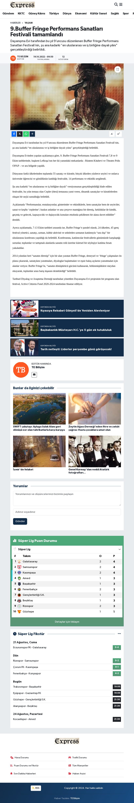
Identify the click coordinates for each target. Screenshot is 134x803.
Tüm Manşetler (80, 765)
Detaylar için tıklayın (67, 621)
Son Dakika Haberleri (25, 773)
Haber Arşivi (79, 773)
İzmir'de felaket (23, 469)
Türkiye (54, 13)
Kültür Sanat (98, 13)
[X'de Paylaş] (20, 134)
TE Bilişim (38, 367)
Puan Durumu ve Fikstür (26, 765)
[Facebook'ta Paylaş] (14, 134)
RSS (37, 788)
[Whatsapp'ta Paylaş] (26, 134)
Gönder (20, 521)
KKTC (21, 13)
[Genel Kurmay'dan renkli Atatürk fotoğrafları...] (94, 451)
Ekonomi (80, 13)
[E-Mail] (34, 375)
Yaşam (29, 23)
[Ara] (116, 4)
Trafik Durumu (79, 757)
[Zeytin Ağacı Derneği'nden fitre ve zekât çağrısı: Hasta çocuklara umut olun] (94, 408)
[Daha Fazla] (32, 134)
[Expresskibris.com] (22, 5)
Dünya (67, 13)
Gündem (8, 13)
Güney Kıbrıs (36, 13)
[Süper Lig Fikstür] (119, 634)
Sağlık (115, 13)
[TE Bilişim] (21, 369)
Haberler (15, 23)
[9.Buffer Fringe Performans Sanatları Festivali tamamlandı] (67, 96)
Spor (126, 13)
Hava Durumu (22, 757)
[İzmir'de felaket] (39, 451)
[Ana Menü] (120, 4)
